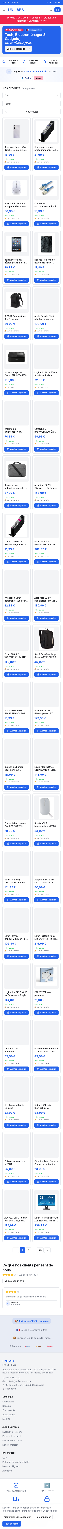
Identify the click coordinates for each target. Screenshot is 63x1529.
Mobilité (6, 1419)
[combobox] (31, 95)
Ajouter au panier (18, 167)
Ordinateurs (8, 1401)
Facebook (11, 1388)
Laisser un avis (16, 1281)
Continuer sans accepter (17, 1517)
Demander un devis (12, 1440)
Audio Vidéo (8, 1414)
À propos (7, 1470)
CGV (4, 1457)
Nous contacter (10, 1444)
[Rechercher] (51, 9)
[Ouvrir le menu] (4, 9)
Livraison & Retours (12, 1431)
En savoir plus (50, 1510)
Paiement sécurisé (11, 1436)
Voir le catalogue (16, 48)
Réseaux (6, 1406)
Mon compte (55, 2)
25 (40, 1250)
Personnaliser (43, 1517)
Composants (8, 1410)
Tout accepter (11, 1523)
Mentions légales (11, 1466)
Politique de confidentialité (15, 1462)
